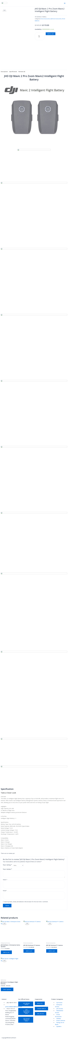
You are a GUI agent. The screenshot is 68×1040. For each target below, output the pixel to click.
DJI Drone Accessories (56, 18)
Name (5, 879)
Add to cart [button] (6, 952)
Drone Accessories (45, 18)
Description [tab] (4, 71)
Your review (7, 869)
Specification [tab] (13, 71)
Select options (7, 989)
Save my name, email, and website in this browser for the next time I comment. (26, 901)
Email (5, 890)
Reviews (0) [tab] (21, 71)
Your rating (7, 865)
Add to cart (50, 34)
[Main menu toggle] (64, 3)
